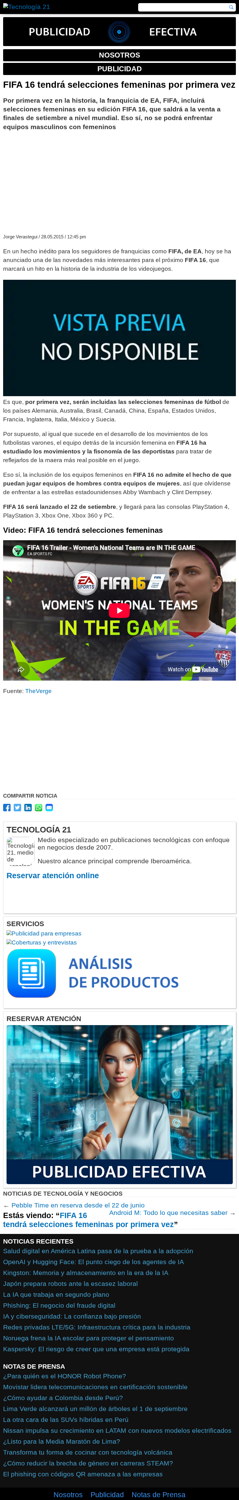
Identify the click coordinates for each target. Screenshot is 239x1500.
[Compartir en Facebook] (7, 807)
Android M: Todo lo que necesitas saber (168, 1212)
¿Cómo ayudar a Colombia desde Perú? (63, 1397)
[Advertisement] (119, 181)
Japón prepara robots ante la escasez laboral (70, 1283)
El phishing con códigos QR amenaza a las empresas (83, 1474)
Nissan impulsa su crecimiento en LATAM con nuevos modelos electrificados (117, 1430)
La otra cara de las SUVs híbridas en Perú (66, 1419)
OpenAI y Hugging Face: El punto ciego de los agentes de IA (93, 1261)
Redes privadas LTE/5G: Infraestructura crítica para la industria (96, 1327)
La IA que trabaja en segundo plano (56, 1294)
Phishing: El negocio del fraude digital (59, 1305)
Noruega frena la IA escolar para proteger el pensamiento (88, 1338)
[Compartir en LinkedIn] (28, 807)
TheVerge (38, 691)
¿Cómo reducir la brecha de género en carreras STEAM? (88, 1463)
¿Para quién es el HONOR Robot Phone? (64, 1376)
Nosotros (68, 1495)
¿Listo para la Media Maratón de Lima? (61, 1441)
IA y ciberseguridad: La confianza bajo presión (72, 1316)
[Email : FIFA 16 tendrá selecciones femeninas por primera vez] (49, 807)
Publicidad (107, 1495)
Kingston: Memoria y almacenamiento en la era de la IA (85, 1272)
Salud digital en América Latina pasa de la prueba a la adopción (98, 1250)
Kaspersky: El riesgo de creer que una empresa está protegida (96, 1348)
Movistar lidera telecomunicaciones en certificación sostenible (95, 1386)
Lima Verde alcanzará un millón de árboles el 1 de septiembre (95, 1408)
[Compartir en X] (17, 807)
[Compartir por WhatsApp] (38, 807)
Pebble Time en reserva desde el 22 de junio (78, 1205)
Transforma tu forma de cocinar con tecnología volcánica (87, 1452)
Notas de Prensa (158, 1495)
